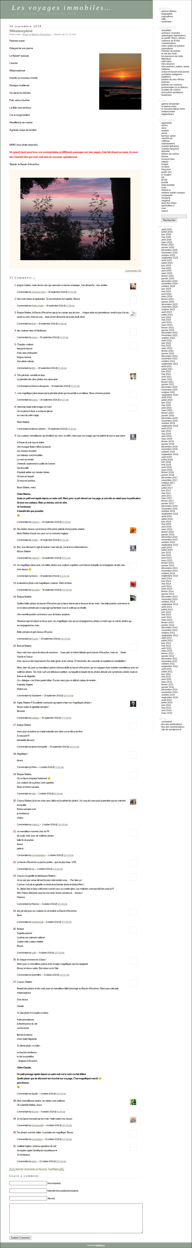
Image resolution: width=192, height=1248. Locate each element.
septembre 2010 (169, 697)
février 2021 (167, 382)
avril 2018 (166, 467)
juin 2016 (166, 521)
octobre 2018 (168, 451)
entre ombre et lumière (172, 46)
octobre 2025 (168, 255)
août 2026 (166, 229)
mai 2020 (166, 405)
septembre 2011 (169, 666)
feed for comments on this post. (28, 1168)
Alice (163, 128)
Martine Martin (38, 305)
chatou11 (35, 824)
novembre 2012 (169, 630)
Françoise (166, 169)
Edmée (165, 161)
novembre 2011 (169, 661)
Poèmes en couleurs (171, 84)
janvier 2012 (167, 656)
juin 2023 (166, 317)
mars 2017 (166, 498)
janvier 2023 (167, 330)
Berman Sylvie (168, 136)
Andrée (165, 130)
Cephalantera (168, 143)
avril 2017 (166, 495)
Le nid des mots (169, 53)
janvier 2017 (167, 503)
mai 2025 (166, 268)
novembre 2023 (169, 307)
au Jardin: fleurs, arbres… (174, 38)
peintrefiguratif (37, 922)
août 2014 (166, 578)
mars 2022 (166, 348)
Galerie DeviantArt (170, 104)
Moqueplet (166, 195)
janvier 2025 (167, 278)
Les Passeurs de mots (172, 56)
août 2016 (166, 516)
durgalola (36, 590)
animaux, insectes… (171, 33)
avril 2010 (166, 710)
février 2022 (167, 351)
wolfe (34, 952)
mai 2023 (166, 319)
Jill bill (164, 179)
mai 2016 (166, 524)
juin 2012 (166, 643)
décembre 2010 (169, 689)
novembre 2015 (169, 539)
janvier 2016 (167, 534)
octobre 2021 (168, 361)
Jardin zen (166, 172)
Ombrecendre (168, 111)
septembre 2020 (169, 395)
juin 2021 (166, 371)
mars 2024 (166, 296)
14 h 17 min (64, 975)
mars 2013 (166, 620)
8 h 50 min (66, 522)
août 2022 (166, 340)
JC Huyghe (166, 174)
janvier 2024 (167, 301)
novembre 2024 (169, 283)
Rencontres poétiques (172, 92)
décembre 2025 (169, 250)
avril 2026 (166, 239)
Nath (34, 793)
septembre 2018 (169, 454)
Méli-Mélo (166, 61)
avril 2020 (166, 408)
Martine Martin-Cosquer (173, 192)
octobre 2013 (168, 601)
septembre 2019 (169, 426)
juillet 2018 (167, 459)
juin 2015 (166, 552)
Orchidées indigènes (171, 74)
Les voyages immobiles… (62, 7)
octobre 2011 (168, 663)
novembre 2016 (169, 508)
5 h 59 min (70, 305)
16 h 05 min (61, 1093)
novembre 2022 (169, 335)
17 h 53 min (66, 718)
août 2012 (166, 638)
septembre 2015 (169, 545)
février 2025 (167, 276)
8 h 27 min (75, 386)
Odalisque (166, 21)
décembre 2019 (169, 418)
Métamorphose (20, 31)
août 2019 (166, 428)
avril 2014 (166, 586)
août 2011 (166, 669)
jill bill (34, 323)
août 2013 (166, 607)
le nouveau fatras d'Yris (173, 109)
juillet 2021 (167, 369)
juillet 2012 (167, 640)
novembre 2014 (169, 570)
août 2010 (166, 700)
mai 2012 (166, 645)
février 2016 (167, 532)
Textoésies (166, 95)
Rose (163, 208)
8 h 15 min (63, 337)
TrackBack (56, 1168)
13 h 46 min (58, 869)
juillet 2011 (166, 671)
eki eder (35, 1111)
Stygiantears (167, 114)
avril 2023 (166, 322)
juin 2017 (166, 490)
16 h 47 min (69, 695)
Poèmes (165, 82)
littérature (166, 59)
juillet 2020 (167, 400)
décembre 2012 (169, 627)
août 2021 (166, 366)
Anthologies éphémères (173, 35)
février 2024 (167, 299)
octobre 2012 (168, 632)
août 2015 (166, 547)
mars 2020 (166, 410)
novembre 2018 (169, 449)
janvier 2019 (167, 444)
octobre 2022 (168, 338)
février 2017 (167, 501)
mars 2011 (166, 682)
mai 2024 (166, 291)
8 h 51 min (64, 540)
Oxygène (165, 200)
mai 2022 (166, 345)
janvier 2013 (167, 625)
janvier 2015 (167, 565)
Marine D (165, 190)
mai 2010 (166, 707)
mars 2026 (166, 242)
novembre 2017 (169, 480)
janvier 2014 (167, 594)
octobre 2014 (168, 573)
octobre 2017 (168, 483)
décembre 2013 (169, 596)
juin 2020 (166, 402)
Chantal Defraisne (170, 146)
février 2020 (167, 413)
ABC (33, 368)
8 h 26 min (62, 368)
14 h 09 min (63, 824)
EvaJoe (35, 638)
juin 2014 (166, 581)
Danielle (165, 151)
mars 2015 (166, 560)
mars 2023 (166, 325)
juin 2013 (166, 612)
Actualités (166, 30)
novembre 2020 (169, 389)
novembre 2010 (169, 692)
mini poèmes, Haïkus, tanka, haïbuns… (175, 67)
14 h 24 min (65, 638)
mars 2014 (166, 588)
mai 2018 (166, 464)
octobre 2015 (168, 542)
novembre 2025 (169, 252)
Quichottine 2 (168, 205)
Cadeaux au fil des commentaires (170, 42)
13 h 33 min (59, 952)
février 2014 (167, 591)
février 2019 (167, 441)
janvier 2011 (167, 687)
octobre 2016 (168, 511)
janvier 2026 (167, 247)
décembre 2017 (169, 477)
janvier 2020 (167, 415)
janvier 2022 (167, 353)
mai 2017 (166, 493)
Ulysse (164, 211)
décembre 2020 (169, 387)
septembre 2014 (169, 576)
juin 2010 (166, 705)
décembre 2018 (169, 446)
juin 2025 (166, 265)
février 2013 (167, 622)
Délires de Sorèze (170, 154)
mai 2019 (166, 433)
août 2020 (166, 397)
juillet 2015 (167, 550)
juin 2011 (166, 674)
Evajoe (164, 164)
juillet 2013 (167, 609)
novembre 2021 (169, 358)
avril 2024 (166, 294)
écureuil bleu (37, 1139)
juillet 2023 (167, 314)
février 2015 (167, 563)
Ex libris (165, 167)
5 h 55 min (72, 292)
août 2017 (166, 485)
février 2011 (167, 684)
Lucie (163, 187)
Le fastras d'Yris (168, 106)
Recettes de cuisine (171, 89)
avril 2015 (166, 558)
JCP (162, 177)
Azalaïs (34, 400)
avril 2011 (166, 679)
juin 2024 (166, 289)
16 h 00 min (69, 855)
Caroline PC (167, 138)
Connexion (166, 721)
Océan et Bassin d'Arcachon (36, 34)
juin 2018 (166, 462)
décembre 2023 (169, 304)
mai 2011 (166, 676)
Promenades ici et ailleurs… (175, 87)
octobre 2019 (168, 423)
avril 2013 (166, 617)
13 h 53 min (67, 590)
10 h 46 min (62, 904)
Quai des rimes (168, 203)
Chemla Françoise (170, 149)
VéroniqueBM (38, 1125)
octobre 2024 (168, 286)
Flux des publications (171, 724)
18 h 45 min (67, 1125)
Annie (164, 133)
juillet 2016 (167, 519)
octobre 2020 (168, 392)
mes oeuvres (168, 64)
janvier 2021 (167, 384)
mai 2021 (166, 374)
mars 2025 (166, 273)
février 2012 (167, 653)
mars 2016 (166, 529)
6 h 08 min (62, 323)
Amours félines (168, 11)
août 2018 (166, 457)
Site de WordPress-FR (171, 729)
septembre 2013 (169, 604)
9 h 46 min (61, 1111)
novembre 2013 (169, 599)
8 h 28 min (72, 429)
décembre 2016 (169, 506)
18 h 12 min (74, 746)
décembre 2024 (169, 281)
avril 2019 (166, 436)
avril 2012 (166, 648)
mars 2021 (166, 379)
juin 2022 (166, 343)
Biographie (166, 14)
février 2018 (167, 472)
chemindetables (38, 855)
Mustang (165, 198)
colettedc (35, 718)
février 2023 (167, 327)
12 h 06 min (67, 1139)
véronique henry (38, 292)
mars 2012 (166, 650)
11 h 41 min (64, 576)
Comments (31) (133, 270)
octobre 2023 (168, 309)
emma (34, 337)
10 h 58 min (66, 922)
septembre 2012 (169, 635)
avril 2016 (166, 526)
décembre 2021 (169, 356)
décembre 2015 (169, 537)
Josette (35, 540)
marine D (35, 522)
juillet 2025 (167, 263)
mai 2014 (166, 583)
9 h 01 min (66, 558)
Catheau (165, 141)
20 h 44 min (61, 1161)
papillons (166, 77)
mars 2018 (166, 470)
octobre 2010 (168, 695)
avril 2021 (166, 376)
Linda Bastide (168, 185)
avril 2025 (166, 270)
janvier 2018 (167, 475)
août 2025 (166, 260)
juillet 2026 (167, 232)
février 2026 (167, 244)
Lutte (163, 19)
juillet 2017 (167, 488)
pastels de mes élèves (172, 79)
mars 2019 (166, 438)
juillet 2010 (167, 702)
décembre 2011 (169, 658)
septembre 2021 (169, 364)
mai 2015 (166, 555)
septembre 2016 (169, 513)
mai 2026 (166, 237)
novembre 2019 (169, 420)
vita (33, 869)
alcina (34, 1161)
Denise (164, 156)
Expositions (167, 16)
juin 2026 (166, 234)
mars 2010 (166, 713)
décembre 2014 (169, 568)
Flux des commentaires (172, 727)
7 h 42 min (59, 767)
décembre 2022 (169, 332)
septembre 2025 (169, 257)
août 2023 (166, 312)
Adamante (166, 123)
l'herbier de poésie (170, 51)
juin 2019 (166, 431)
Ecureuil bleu (168, 159)
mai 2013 (166, 614)
